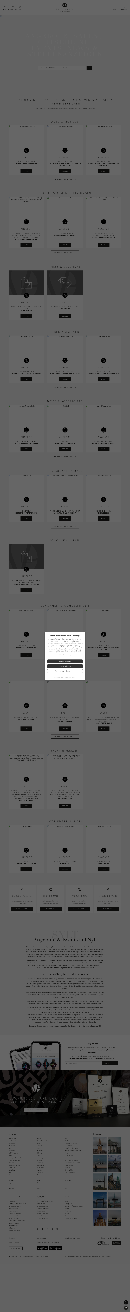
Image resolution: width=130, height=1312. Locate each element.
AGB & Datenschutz (66, 677)
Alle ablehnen (65, 666)
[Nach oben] (126, 1308)
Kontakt (74, 677)
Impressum (57, 677)
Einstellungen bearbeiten (65, 671)
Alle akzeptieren (65, 661)
